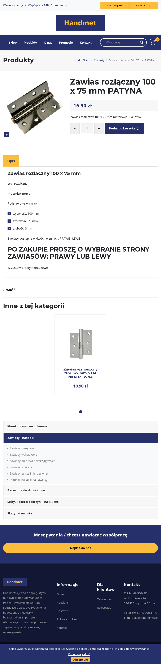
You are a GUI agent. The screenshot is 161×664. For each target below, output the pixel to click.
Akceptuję (80, 659)
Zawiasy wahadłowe (23, 455)
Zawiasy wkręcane (21, 448)
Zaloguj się (114, 5)
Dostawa (62, 611)
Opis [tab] (11, 161)
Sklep (13, 42)
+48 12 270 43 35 (147, 613)
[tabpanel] (80, 354)
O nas (48, 42)
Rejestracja (143, 5)
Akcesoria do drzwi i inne (26, 490)
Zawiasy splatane (21, 467)
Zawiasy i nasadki (20, 438)
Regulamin (63, 602)
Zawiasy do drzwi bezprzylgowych (32, 461)
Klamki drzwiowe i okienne (27, 426)
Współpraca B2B (38, 5)
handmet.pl (59, 5)
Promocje (66, 42)
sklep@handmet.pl (146, 618)
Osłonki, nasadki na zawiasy (28, 480)
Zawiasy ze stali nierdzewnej (28, 473)
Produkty (30, 42)
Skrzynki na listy (19, 513)
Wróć (10, 290)
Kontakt (85, 42)
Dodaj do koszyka (122, 128)
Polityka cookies (67, 619)
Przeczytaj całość (79, 654)
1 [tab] (80, 411)
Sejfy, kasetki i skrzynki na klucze (33, 502)
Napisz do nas (80, 548)
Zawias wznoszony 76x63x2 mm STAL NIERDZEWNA (80, 373)
